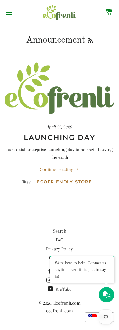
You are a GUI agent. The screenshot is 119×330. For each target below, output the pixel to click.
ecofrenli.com (59, 310)
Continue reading (57, 169)
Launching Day (59, 137)
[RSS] (90, 41)
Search (59, 231)
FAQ (59, 240)
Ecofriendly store (64, 181)
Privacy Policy (59, 249)
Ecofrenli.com (67, 303)
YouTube (62, 289)
